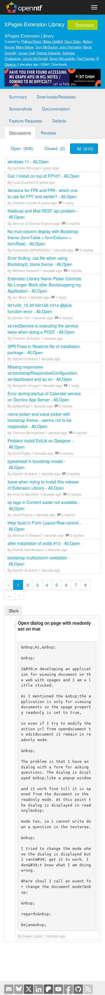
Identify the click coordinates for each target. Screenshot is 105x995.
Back (14, 611)
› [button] (19, 595)
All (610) (85, 149)
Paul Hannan (86, 58)
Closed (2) (55, 148)
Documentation (56, 109)
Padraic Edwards (48, 52)
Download (84, 25)
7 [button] (76, 585)
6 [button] (66, 585)
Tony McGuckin (46, 47)
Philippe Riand (31, 41)
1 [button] (18, 585)
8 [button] (85, 585)
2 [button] (28, 585)
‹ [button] (9, 585)
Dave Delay (72, 41)
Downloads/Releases (56, 97)
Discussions (20, 133)
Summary (18, 97)
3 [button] (37, 585)
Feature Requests (25, 121)
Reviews (48, 133)
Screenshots (20, 109)
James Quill (26, 52)
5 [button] (56, 585)
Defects (59, 121)
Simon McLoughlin (62, 58)
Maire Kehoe (25, 47)
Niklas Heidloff (53, 41)
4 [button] (47, 585)
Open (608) (22, 148)
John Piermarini (70, 47)
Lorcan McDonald (35, 58)
